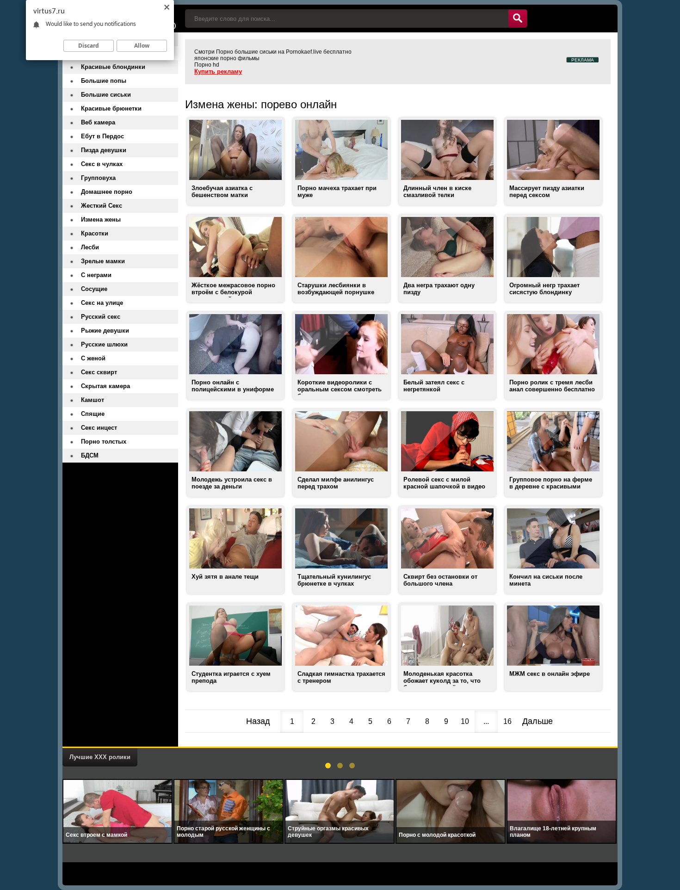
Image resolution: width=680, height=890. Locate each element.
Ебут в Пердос (102, 136)
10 (465, 721)
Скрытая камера (105, 386)
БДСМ (90, 455)
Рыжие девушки (105, 330)
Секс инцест (99, 427)
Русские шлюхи (104, 344)
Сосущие (94, 288)
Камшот (92, 399)
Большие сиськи (106, 94)
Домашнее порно (106, 191)
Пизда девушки (103, 150)
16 (507, 721)
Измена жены (101, 219)
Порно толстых (103, 441)
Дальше (537, 721)
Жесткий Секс (101, 205)
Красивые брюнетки (111, 108)
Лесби (90, 247)
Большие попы (103, 80)
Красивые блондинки (113, 66)
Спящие (93, 413)
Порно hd (206, 65)
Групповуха (98, 177)
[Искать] (517, 18)
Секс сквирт (99, 372)
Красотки (94, 233)
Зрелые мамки (103, 261)
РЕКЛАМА (582, 59)
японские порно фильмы (227, 58)
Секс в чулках (102, 164)
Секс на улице (102, 302)
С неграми (96, 275)
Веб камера (98, 122)
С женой (93, 358)
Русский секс (100, 316)
